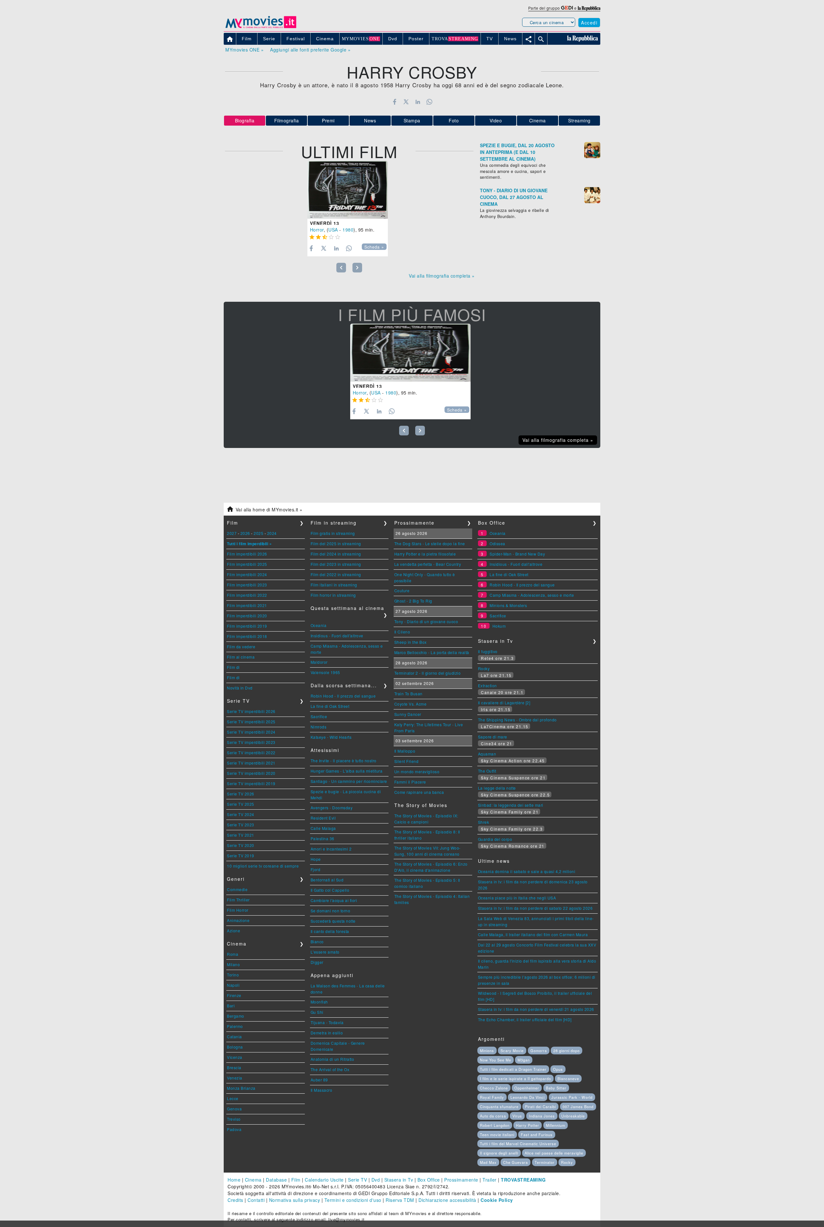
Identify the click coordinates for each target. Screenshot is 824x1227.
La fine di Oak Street (330, 706)
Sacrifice (319, 716)
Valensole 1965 (325, 672)
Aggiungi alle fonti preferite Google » (310, 49)
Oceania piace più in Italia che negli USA (517, 897)
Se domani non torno (331, 910)
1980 (347, 229)
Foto (454, 120)
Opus (558, 1069)
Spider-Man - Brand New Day (517, 553)
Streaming (579, 120)
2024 (272, 533)
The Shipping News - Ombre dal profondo (517, 719)
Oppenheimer (526, 1087)
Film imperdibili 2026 (247, 553)
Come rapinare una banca (419, 792)
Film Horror (237, 910)
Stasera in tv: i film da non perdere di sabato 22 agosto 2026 (535, 908)
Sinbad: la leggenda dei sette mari (510, 805)
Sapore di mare (492, 736)
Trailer (489, 1179)
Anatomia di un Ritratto (332, 1059)
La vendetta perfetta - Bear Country (427, 564)
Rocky (484, 668)
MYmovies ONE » (244, 49)
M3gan (524, 1059)
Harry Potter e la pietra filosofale (425, 553)
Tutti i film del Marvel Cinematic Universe (518, 1143)
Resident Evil (323, 818)
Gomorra (538, 1050)
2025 (258, 533)
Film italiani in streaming (334, 584)
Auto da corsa (493, 1115)
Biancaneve (568, 1078)
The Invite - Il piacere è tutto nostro (344, 760)
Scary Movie (512, 1050)
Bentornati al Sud (327, 879)
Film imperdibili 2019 (247, 626)
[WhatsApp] (429, 102)
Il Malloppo (405, 751)
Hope (316, 859)
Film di (233, 667)
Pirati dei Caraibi (540, 1106)
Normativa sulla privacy (294, 1200)
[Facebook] (394, 102)
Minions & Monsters (508, 605)
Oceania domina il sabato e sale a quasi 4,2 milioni (527, 871)
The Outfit (487, 771)
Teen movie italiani (497, 1134)
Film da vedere (241, 646)
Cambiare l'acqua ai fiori (334, 900)
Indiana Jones (542, 1115)
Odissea (497, 543)
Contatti (256, 1200)
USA (333, 229)
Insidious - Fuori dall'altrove (337, 635)
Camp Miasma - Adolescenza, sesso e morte (532, 595)
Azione (233, 930)
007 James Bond (578, 1106)
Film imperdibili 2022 (247, 595)
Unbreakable (573, 1115)
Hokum (499, 626)
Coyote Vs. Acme (410, 704)
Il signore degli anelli (499, 1153)
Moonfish (319, 1001)
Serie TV (357, 1179)
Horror (317, 229)
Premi (328, 120)
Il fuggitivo (488, 651)
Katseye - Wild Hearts (331, 737)
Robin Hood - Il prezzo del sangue (343, 696)
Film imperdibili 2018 (247, 636)
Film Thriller (238, 899)
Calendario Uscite (324, 1179)
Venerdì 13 (324, 223)
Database (276, 1179)
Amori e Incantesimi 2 (331, 848)
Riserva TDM (400, 1200)
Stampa (412, 120)
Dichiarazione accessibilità (447, 1200)
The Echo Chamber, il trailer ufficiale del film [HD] (525, 1019)
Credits (235, 1200)
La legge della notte (497, 788)
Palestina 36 (322, 838)
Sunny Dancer (407, 714)
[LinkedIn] (417, 102)
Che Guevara (515, 1162)
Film (296, 1179)
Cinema (537, 120)
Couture (402, 590)
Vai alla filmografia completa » (442, 275)
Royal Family (492, 1097)
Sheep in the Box (410, 642)
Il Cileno (402, 631)
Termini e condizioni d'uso (352, 1200)
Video (496, 120)
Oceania (319, 625)
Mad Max (488, 1162)
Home (234, 1179)
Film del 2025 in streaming (336, 543)
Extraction (487, 685)
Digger (317, 962)
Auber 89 (319, 1079)
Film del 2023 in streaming (336, 564)
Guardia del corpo (495, 839)
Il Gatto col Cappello (330, 890)
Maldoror (319, 662)
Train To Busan (408, 693)
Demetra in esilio (327, 1032)
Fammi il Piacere (410, 782)
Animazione (238, 920)
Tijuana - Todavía (327, 1022)
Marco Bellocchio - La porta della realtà (431, 652)
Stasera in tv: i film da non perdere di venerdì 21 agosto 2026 (536, 1009)
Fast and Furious (537, 1134)
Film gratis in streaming (333, 533)
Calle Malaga (323, 828)
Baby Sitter (556, 1087)
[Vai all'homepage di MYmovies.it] (261, 27)
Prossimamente (461, 1179)
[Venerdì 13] (347, 190)
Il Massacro (321, 1090)
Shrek (483, 822)
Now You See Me (495, 1059)
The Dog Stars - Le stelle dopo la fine (429, 543)
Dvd (375, 1179)
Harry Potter (527, 1125)
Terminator (545, 1162)
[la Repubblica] (589, 8)
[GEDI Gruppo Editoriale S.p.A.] (567, 8)
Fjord (316, 869)
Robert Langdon (495, 1125)
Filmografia (286, 120)
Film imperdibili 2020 (247, 615)
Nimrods (319, 726)
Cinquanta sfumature (499, 1106)
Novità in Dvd (240, 687)
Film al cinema (241, 657)
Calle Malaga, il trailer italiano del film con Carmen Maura (533, 934)
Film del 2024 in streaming (336, 553)
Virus (517, 1115)
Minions (487, 1050)
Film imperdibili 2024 (247, 574)
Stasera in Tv (398, 1179)
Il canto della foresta (330, 931)
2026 (245, 533)
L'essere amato (325, 952)
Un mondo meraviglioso (417, 771)
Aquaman (487, 753)
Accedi (589, 22)
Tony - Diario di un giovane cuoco (426, 621)
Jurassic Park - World (572, 1097)
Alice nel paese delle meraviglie (554, 1153)
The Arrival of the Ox (330, 1069)
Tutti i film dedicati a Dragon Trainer (513, 1069)
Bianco (317, 941)
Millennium (555, 1125)
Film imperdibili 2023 (247, 584)
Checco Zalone (494, 1087)
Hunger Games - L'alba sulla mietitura (347, 771)
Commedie (237, 889)
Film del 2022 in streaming (336, 574)
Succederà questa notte (333, 921)
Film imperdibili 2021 (247, 605)
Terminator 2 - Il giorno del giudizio (427, 673)
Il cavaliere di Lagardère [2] (504, 702)
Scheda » (374, 247)
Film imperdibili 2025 (247, 564)
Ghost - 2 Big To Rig (413, 601)
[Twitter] (406, 102)
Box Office (428, 1179)
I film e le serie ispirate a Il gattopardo (515, 1078)
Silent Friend (406, 761)
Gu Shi (317, 1012)
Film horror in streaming (333, 595)
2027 (232, 533)
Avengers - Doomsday (332, 807)
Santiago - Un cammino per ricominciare (349, 781)
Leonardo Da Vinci (527, 1097)
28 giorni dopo (566, 1050)
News (370, 120)
